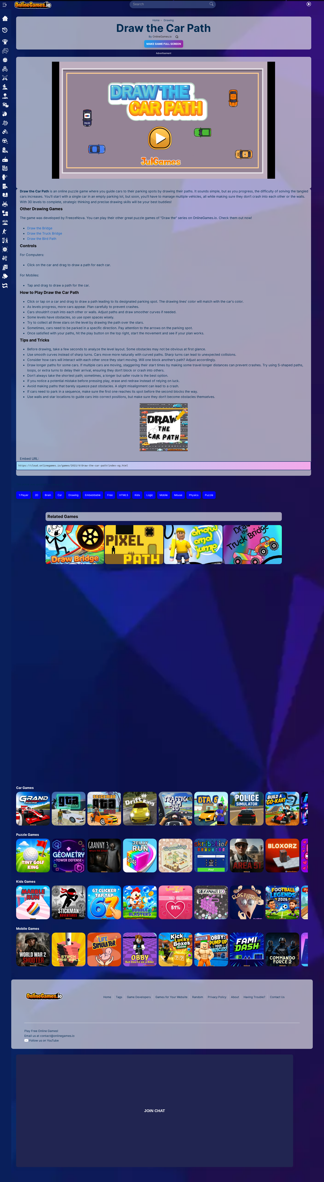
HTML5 (123, 495)
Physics (193, 495)
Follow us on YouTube (44, 1040)
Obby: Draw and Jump (193, 559)
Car (60, 495)
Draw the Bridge (39, 228)
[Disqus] (163, 623)
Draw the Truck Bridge (45, 233)
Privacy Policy (217, 997)
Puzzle (209, 495)
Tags (119, 997)
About (235, 997)
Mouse (178, 495)
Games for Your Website (171, 997)
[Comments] (177, 37)
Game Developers (139, 997)
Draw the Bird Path (41, 239)
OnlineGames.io (162, 36)
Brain (48, 495)
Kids (137, 495)
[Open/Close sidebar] (4, 4)
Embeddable (92, 495)
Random (197, 997)
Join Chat (154, 1110)
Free (110, 495)
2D (36, 495)
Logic (149, 495)
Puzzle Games (27, 835)
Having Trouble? (254, 997)
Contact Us (277, 997)
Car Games (25, 788)
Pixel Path (134, 559)
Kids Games (25, 881)
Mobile (164, 495)
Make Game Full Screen (163, 43)
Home (107, 997)
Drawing (73, 495)
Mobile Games (27, 929)
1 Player (23, 495)
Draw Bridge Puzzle (74, 559)
